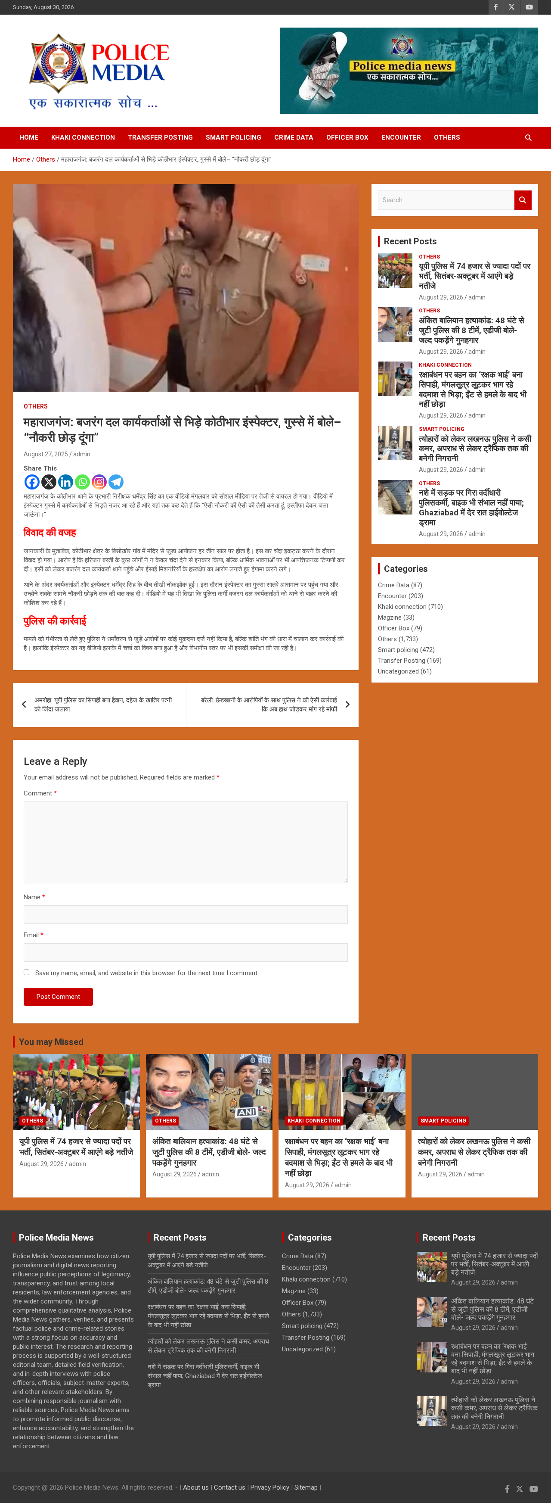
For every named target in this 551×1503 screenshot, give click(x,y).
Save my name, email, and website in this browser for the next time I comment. (147, 973)
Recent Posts (410, 241)
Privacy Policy (270, 1487)
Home (28, 137)
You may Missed (51, 1042)
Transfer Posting (160, 137)
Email (33, 935)
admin (81, 454)
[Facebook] (32, 482)
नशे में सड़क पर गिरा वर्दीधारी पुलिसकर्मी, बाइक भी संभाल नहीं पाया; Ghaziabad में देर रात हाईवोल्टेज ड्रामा (471, 507)
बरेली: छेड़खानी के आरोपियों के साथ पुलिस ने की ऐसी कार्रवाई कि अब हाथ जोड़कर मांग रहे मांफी (269, 704)
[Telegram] (116, 482)
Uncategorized (398, 671)
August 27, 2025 (46, 454)
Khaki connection (83, 137)
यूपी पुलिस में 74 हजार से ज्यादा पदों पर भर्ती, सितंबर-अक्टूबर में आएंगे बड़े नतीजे (474, 276)
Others (447, 137)
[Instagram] (99, 482)
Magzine (390, 617)
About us (196, 1487)
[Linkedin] (65, 482)
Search (523, 200)
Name (34, 897)
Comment (40, 793)
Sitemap (306, 1487)
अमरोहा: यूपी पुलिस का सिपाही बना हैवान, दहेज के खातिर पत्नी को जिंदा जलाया (103, 704)
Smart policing (233, 137)
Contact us (229, 1487)
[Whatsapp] (82, 482)
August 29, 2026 (441, 297)
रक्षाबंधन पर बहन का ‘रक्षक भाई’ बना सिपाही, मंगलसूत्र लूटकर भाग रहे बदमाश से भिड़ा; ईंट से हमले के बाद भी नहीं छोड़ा (472, 389)
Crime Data (293, 137)
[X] (48, 482)
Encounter (401, 137)
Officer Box (347, 137)
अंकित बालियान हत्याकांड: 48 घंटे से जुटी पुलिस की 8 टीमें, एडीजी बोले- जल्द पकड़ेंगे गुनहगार (471, 330)
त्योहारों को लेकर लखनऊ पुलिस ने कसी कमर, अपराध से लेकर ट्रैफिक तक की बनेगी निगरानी (475, 449)
